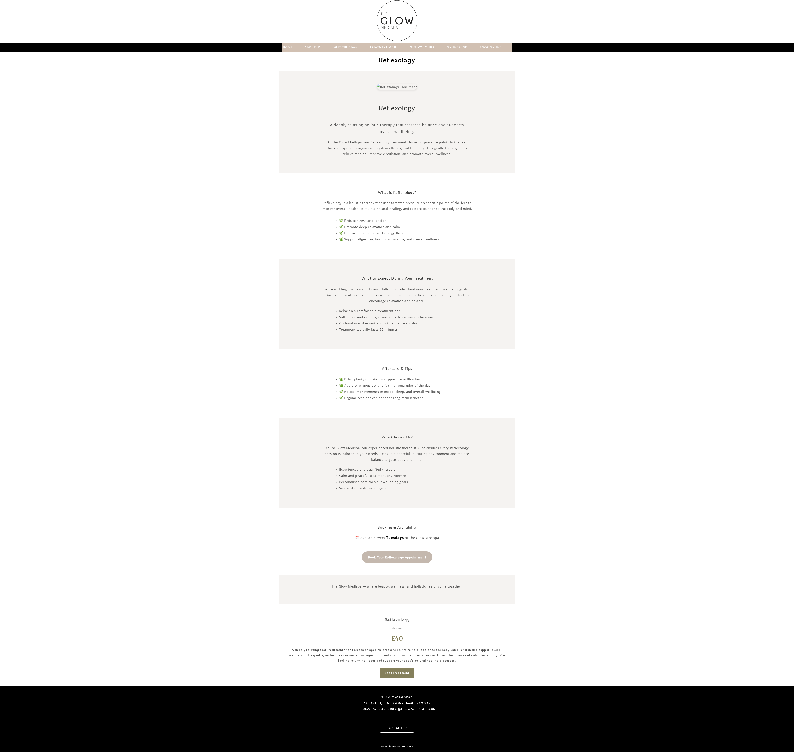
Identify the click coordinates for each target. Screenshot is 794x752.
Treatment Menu (383, 47)
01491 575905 (374, 708)
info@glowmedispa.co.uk (412, 708)
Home (287, 47)
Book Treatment (397, 673)
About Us (313, 47)
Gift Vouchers (422, 47)
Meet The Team (345, 47)
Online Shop (457, 47)
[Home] (397, 40)
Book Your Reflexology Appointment (397, 557)
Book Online (490, 47)
